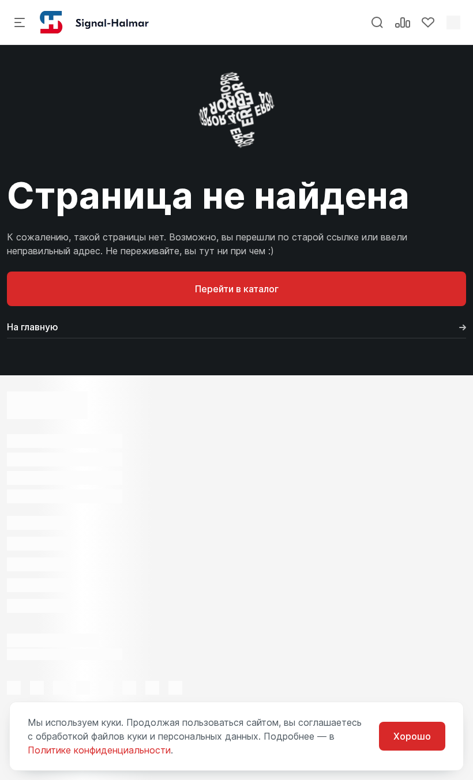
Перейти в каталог (237, 289)
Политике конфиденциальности (99, 750)
